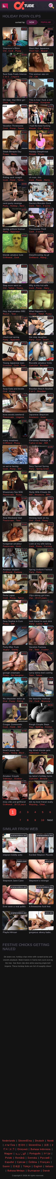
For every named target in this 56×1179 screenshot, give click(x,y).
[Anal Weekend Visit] (15, 506)
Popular (46, 22)
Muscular (46, 701)
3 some (39, 231)
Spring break (42, 469)
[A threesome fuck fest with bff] (41, 895)
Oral (5, 391)
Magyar (8, 1153)
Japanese (15, 231)
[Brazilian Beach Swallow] (41, 377)
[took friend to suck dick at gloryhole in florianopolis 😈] (41, 609)
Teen (12, 102)
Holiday (14, 206)
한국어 (21, 1145)
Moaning (33, 804)
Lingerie (15, 76)
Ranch (6, 314)
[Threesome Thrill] (41, 217)
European (45, 102)
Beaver (44, 51)
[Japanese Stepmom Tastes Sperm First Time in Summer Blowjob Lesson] (41, 403)
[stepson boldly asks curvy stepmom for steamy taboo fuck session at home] (15, 843)
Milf (46, 443)
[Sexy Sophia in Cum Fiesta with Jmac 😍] (15, 609)
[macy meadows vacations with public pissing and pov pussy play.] (15, 429)
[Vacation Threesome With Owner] (15, 114)
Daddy (15, 649)
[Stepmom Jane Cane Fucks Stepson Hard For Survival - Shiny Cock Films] (15, 869)
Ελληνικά (23, 1149)
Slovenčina (35, 1145)
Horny (14, 154)
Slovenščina (25, 1140)
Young (20, 288)
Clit (36, 76)
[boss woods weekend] (15, 403)
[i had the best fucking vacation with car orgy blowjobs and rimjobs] (41, 114)
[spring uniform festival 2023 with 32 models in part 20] (15, 217)
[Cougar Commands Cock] (15, 712)
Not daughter (17, 675)
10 (42, 820)
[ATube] (28, 5)
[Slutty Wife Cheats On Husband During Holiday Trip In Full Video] (41, 480)
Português (35, 1153)
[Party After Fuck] (15, 635)
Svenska (32, 1158)
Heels (13, 180)
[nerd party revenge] (15, 191)
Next (50, 820)
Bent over (33, 102)
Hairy (46, 288)
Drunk (46, 339)
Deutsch (39, 1140)
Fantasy (18, 572)
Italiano (49, 1166)
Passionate (8, 417)
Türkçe (27, 1166)
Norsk (50, 1140)
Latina (39, 624)
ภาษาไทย (10, 1145)
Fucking (48, 546)
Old (4, 51)
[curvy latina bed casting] (41, 661)
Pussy (18, 51)
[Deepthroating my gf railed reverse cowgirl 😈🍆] (41, 243)
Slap (31, 727)
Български (34, 1170)
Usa (31, 598)
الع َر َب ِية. (21, 1153)
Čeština (33, 1162)
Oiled (42, 804)
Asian (43, 417)
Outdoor (18, 778)
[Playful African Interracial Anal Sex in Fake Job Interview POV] (15, 920)
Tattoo (21, 128)
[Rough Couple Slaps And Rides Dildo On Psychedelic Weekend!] (41, 712)
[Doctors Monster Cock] (41, 191)
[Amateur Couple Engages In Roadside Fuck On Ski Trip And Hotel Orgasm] (15, 764)
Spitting (39, 727)
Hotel (41, 314)
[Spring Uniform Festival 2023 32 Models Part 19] (41, 558)
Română (20, 1158)
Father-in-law (35, 443)
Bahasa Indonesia (41, 1149)
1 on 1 (6, 76)
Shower (32, 314)
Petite (39, 572)
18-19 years (41, 598)
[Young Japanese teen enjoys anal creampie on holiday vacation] (15, 351)
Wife (48, 494)
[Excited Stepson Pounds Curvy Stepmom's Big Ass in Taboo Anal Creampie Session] (41, 843)
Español (9, 1162)
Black (21, 753)
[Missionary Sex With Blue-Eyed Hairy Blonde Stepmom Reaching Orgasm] (15, 480)
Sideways (7, 778)
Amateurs (33, 417)
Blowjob (44, 778)
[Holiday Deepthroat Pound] (41, 140)
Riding (43, 257)
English (38, 1166)
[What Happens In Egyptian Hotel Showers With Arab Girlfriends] (41, 299)
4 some (46, 206)
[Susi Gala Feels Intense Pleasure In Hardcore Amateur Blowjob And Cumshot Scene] (15, 62)
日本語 (16, 1166)
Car (39, 128)
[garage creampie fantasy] (15, 661)
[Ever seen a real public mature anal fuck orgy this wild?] (15, 895)
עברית (47, 1153)
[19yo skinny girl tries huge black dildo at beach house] (41, 583)
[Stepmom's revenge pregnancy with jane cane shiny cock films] (41, 869)
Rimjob (32, 128)
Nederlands (8, 1140)
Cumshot (7, 365)
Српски (21, 1162)
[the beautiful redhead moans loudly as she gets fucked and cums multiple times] (41, 687)
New (31, 22)
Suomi (6, 1166)
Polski (8, 1158)
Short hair (34, 51)
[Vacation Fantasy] (41, 635)
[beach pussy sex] (15, 738)
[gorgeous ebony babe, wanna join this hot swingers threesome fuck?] (41, 920)
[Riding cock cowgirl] (15, 166)
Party (5, 206)
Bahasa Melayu (16, 1170)
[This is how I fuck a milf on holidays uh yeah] (41, 88)
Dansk (46, 1170)
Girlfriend (7, 257)
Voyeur (6, 649)
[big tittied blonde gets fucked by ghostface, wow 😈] (41, 738)
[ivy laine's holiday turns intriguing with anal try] (41, 764)
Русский (44, 1158)
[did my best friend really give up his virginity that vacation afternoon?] (41, 790)
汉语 (46, 1145)
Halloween (34, 753)
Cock (10, 51)
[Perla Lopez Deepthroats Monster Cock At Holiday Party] (15, 583)
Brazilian (41, 391)
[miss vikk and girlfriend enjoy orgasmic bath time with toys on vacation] (15, 790)
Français (45, 1162)
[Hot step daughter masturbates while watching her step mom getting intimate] (41, 325)
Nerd (22, 206)
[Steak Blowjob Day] (15, 140)
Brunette (44, 365)
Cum (38, 339)
